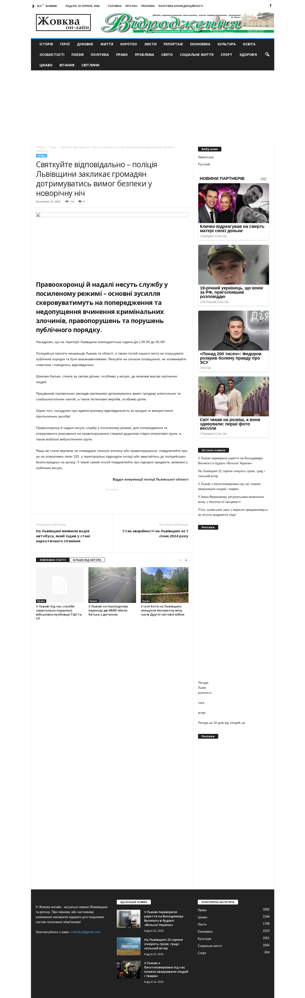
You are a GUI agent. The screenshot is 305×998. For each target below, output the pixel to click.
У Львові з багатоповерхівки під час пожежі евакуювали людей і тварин (229, 486)
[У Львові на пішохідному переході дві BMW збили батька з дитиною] (112, 585)
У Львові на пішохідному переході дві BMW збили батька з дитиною (108, 610)
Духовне (85, 44)
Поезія (77, 54)
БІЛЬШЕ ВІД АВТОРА (87, 560)
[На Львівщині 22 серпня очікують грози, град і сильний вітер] (129, 946)
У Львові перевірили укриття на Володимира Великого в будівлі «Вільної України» (230, 460)
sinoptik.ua (237, 723)
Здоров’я (248, 54)
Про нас (131, 6)
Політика (100, 54)
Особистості (52, 54)
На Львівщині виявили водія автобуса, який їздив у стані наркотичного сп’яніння (63, 535)
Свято (167, 54)
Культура (227, 44)
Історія (46, 44)
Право (122, 54)
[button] (267, 54)
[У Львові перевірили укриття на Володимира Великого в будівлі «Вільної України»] (129, 919)
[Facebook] (271, 5)
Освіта (249, 44)
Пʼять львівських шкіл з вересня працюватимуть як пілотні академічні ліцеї (233, 512)
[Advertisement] (152, 106)
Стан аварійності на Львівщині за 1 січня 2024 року (155, 533)
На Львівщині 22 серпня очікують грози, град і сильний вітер (231, 473)
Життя (106, 44)
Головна (115, 6)
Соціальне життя (197, 54)
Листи (150, 44)
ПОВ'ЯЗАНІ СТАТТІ (53, 560)
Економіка (200, 44)
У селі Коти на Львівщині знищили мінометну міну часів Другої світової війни (162, 610)
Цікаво (46, 65)
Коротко (128, 44)
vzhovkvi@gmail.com (85, 932)
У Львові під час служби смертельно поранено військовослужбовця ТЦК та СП (58, 612)
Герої (65, 44)
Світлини (90, 65)
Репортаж (173, 44)
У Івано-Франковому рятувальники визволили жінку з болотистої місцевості (231, 499)
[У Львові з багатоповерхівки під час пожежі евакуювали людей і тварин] (129, 970)
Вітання (67, 65)
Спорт (226, 54)
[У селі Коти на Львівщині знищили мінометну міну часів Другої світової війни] (164, 585)
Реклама (148, 6)
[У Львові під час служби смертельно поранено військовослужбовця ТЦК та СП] (60, 585)
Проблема (144, 54)
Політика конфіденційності (180, 6)
